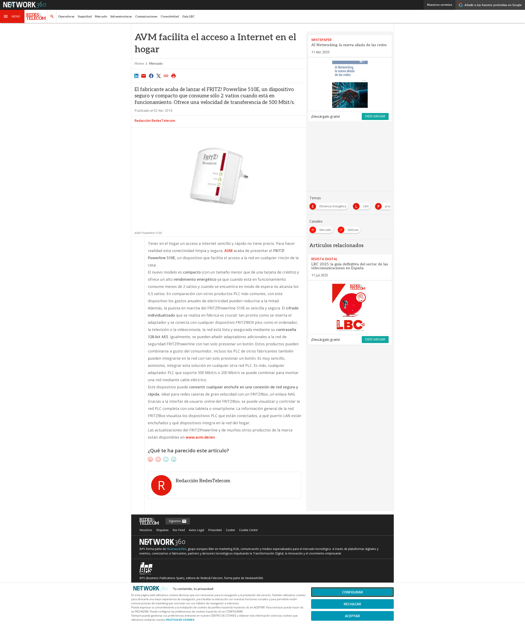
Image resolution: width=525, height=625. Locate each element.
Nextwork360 (176, 549)
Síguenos (175, 521)
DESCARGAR (375, 116)
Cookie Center (248, 530)
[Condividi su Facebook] (151, 75)
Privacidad (215, 530)
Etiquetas (162, 530)
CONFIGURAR (352, 592)
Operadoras (66, 16)
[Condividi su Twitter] (158, 75)
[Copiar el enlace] (166, 75)
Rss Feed (179, 530)
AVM (229, 250)
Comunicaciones (146, 16)
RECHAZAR (352, 604)
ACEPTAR (352, 616)
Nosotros (145, 530)
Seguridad (85, 16)
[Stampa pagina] (173, 75)
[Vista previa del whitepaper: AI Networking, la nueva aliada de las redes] (350, 84)
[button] (12, 16)
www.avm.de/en (200, 437)
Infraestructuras (121, 16)
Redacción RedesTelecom (155, 120)
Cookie (230, 530)
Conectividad (170, 16)
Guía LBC (188, 16)
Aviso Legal (196, 530)
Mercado (101, 16)
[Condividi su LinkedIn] (136, 75)
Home (139, 64)
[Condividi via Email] (143, 75)
